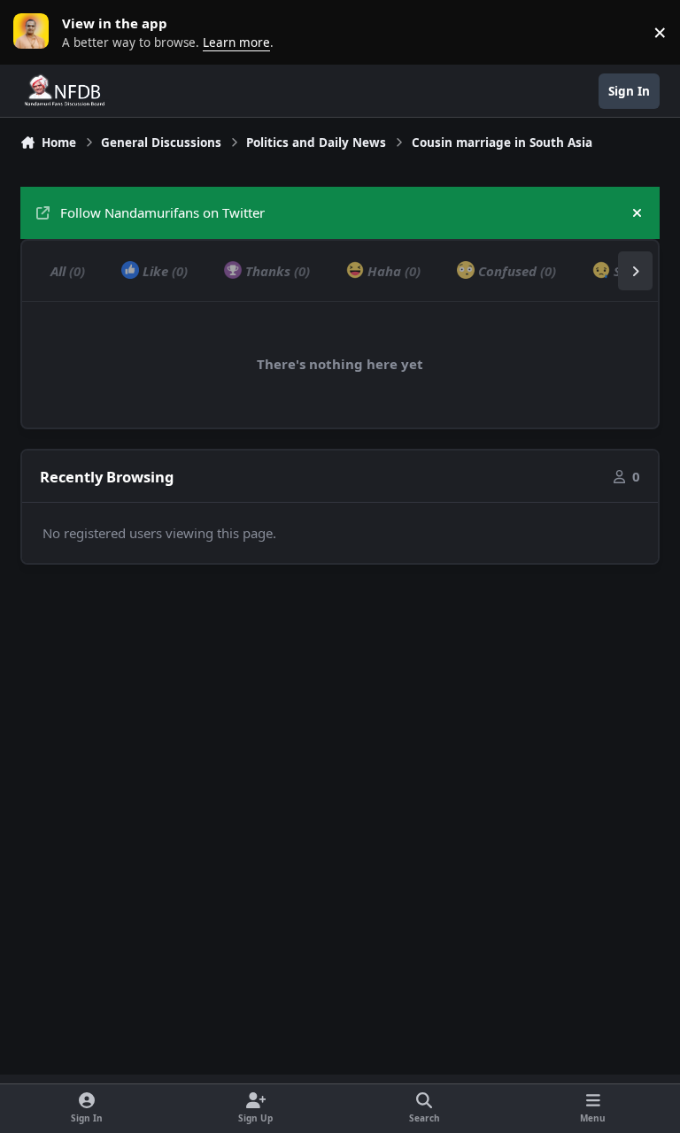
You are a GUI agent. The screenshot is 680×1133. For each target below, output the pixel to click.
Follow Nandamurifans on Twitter (162, 212)
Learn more (35, 32)
